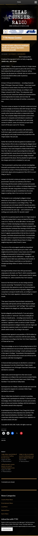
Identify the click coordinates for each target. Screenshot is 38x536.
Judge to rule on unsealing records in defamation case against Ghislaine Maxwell (26, 456)
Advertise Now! (7, 529)
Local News (4, 506)
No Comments (12, 54)
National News (21, 54)
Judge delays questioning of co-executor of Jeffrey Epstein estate (9, 456)
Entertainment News (7, 503)
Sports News (4, 514)
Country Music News (7, 499)
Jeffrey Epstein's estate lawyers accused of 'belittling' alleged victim (8, 466)
